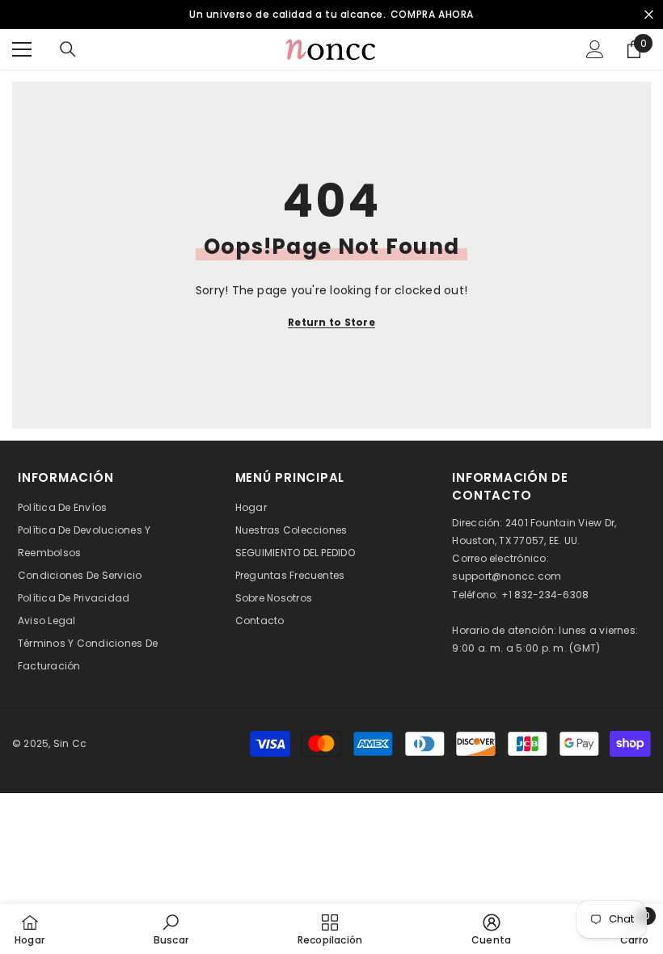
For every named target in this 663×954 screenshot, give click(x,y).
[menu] (22, 49)
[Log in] (595, 49)
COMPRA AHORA (432, 14)
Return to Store (331, 322)
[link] (171, 929)
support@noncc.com (506, 576)
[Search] (68, 49)
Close (649, 15)
